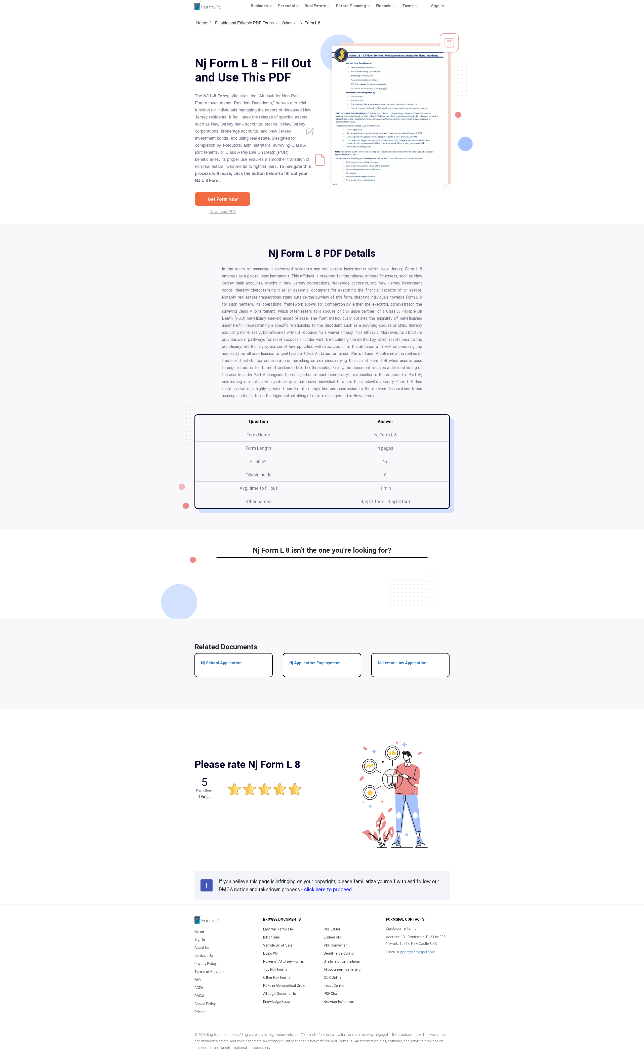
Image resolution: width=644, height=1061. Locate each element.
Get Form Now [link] (223, 199)
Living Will (270, 953)
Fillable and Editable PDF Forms (244, 23)
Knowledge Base (276, 1002)
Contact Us (203, 956)
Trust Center (334, 986)
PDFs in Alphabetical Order (284, 986)
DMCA (199, 996)
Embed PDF (333, 937)
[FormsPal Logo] (208, 5)
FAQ (197, 980)
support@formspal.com (415, 952)
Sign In (437, 6)
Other (287, 23)
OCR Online (333, 977)
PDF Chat (331, 994)
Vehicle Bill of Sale (277, 945)
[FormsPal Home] (208, 919)
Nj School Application (221, 663)
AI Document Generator (343, 969)
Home (201, 23)
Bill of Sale (271, 937)
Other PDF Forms (277, 977)
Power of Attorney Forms (283, 961)
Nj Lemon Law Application (402, 663)
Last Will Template (278, 929)
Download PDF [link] (223, 211)
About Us (201, 948)
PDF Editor (332, 929)
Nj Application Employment (314, 663)
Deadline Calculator (339, 953)
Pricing (200, 1012)
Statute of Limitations (342, 961)
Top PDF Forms (275, 969)
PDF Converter (335, 945)
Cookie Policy (205, 1004)
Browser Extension (339, 1002)
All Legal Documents (279, 994)
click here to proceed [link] (328, 889)
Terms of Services (209, 972)
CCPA (198, 988)
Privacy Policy (205, 964)
